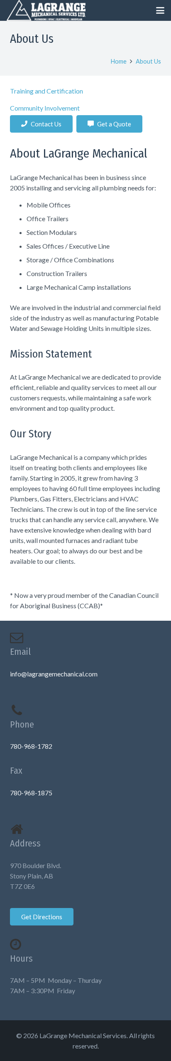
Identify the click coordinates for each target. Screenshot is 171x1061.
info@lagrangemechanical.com (54, 674)
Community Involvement (45, 108)
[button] (160, 10)
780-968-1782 (31, 746)
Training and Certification (46, 91)
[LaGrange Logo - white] (46, 10)
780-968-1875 (31, 793)
